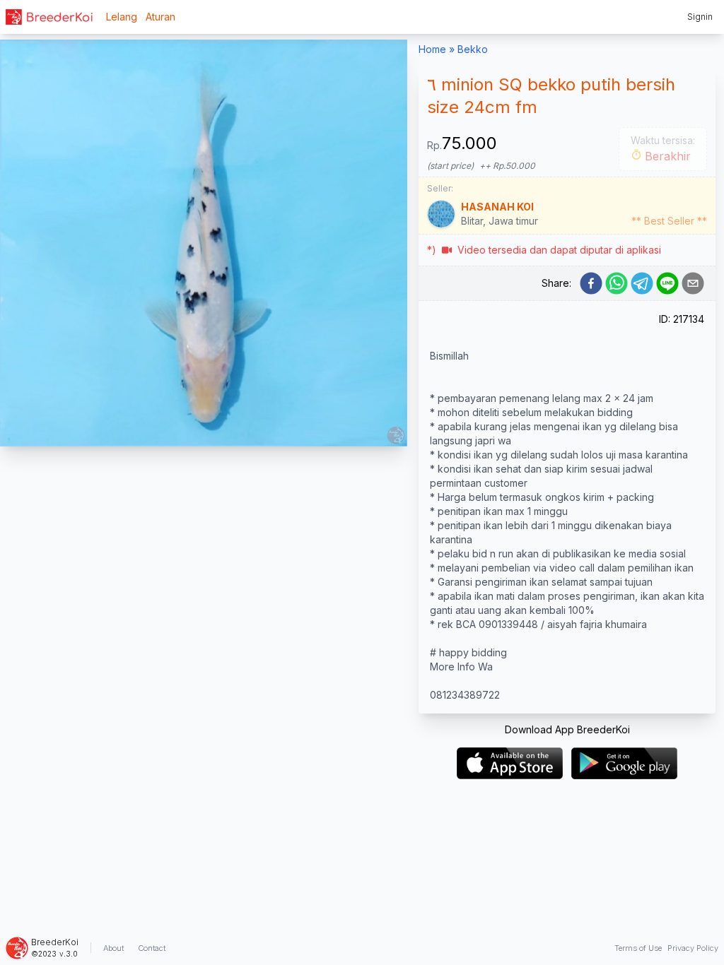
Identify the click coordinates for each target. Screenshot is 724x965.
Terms (638, 948)
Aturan (160, 17)
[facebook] (591, 283)
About (113, 948)
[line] (667, 283)
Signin (700, 16)
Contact (151, 948)
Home (432, 49)
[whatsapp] (616, 283)
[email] (693, 283)
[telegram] (642, 283)
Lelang (121, 17)
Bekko (472, 49)
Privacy (692, 948)
